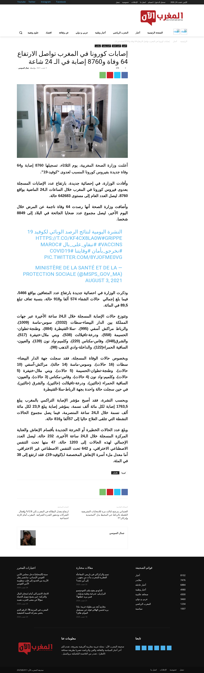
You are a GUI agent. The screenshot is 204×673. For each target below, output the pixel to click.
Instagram (46, 1)
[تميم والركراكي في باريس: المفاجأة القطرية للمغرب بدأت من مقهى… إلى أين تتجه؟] (120, 578)
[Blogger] (169, 648)
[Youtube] (26, 2)
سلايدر (98, 46)
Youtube (21, 1)
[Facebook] (69, 2)
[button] (21, 32)
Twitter (31, 1)
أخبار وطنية (106, 46)
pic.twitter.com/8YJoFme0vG (83, 257)
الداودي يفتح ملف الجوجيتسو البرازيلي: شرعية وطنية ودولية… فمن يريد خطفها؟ (91, 593)
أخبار (175, 41)
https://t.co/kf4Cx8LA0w (69, 238)
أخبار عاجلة (116, 46)
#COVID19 (61, 251)
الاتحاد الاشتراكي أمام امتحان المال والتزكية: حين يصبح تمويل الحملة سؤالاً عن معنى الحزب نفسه (33, 596)
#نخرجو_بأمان (107, 251)
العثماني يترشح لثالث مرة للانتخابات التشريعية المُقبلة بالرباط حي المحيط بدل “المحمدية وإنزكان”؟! (104, 515)
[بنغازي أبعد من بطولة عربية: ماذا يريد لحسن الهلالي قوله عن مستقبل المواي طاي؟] (120, 610)
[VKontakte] (137, 648)
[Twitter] (39, 2)
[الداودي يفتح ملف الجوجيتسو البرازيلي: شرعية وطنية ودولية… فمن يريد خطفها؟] (120, 594)
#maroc (51, 244)
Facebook (61, 1)
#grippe (112, 238)
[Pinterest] (110, 75)
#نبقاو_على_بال (80, 244)
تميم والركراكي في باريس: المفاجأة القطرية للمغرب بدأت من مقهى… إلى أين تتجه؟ (92, 577)
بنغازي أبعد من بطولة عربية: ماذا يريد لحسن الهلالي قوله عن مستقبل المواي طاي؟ (92, 609)
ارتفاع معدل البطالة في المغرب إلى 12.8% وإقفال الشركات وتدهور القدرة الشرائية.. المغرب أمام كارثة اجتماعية (43, 515)
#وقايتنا (83, 251)
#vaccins (110, 244)
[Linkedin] (150, 648)
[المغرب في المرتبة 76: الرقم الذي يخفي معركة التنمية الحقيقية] (61, 613)
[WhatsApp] (102, 75)
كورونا (123, 473)
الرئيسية (183, 41)
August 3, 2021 (103, 280)
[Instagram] (54, 2)
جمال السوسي (23, 68)
